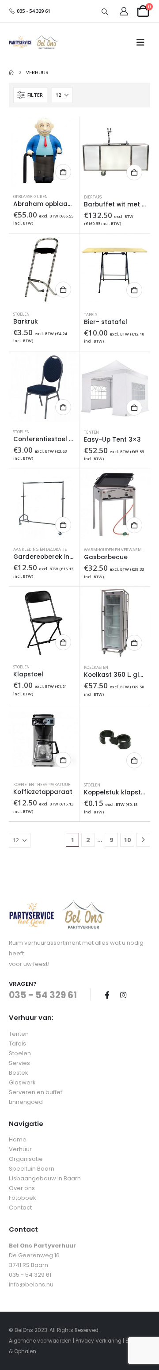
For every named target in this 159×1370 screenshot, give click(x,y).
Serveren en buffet (35, 1092)
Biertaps (93, 197)
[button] (105, 11)
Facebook (107, 994)
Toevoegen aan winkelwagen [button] (63, 172)
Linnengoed (26, 1102)
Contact (20, 1207)
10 (127, 840)
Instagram (123, 994)
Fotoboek (22, 1198)
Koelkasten (96, 667)
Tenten (91, 432)
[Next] (143, 840)
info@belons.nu (31, 1284)
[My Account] (124, 11)
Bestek (18, 1073)
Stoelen (21, 314)
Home (17, 1139)
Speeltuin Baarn (31, 1168)
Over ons (22, 1188)
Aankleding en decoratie (40, 549)
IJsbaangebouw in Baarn (45, 1178)
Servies (19, 1063)
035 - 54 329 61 (32, 11)
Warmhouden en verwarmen (115, 550)
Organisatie (26, 1159)
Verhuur (20, 1149)
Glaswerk (22, 1082)
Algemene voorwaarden (40, 1340)
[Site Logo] (33, 42)
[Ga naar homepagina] (11, 72)
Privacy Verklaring (98, 1340)
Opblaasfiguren (30, 196)
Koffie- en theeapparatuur (42, 784)
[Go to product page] (44, 151)
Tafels (90, 314)
